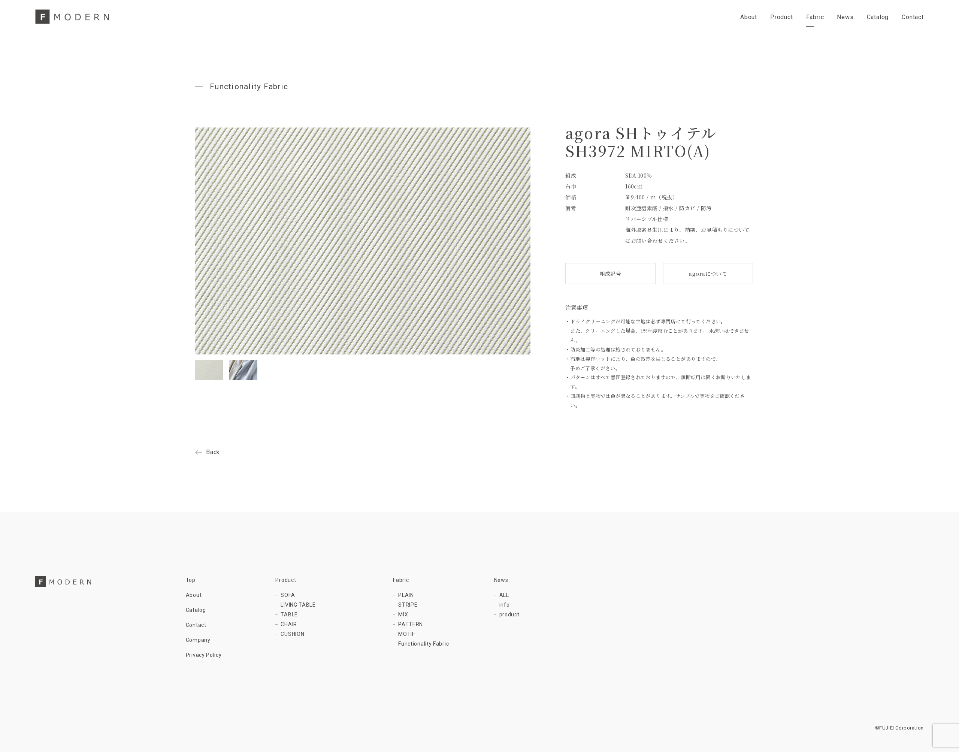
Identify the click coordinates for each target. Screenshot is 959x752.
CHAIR (289, 624)
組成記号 (610, 273)
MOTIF (406, 634)
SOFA (288, 595)
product (509, 614)
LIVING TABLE (298, 605)
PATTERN (410, 624)
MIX (403, 614)
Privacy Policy (204, 655)
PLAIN (406, 595)
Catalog (196, 610)
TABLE (289, 614)
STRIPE (407, 605)
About (194, 595)
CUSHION (292, 634)
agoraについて (708, 273)
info (504, 605)
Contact (196, 625)
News (501, 580)
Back (213, 452)
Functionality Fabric (423, 644)
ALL (504, 595)
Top (191, 580)
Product (285, 580)
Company (198, 640)
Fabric (401, 580)
